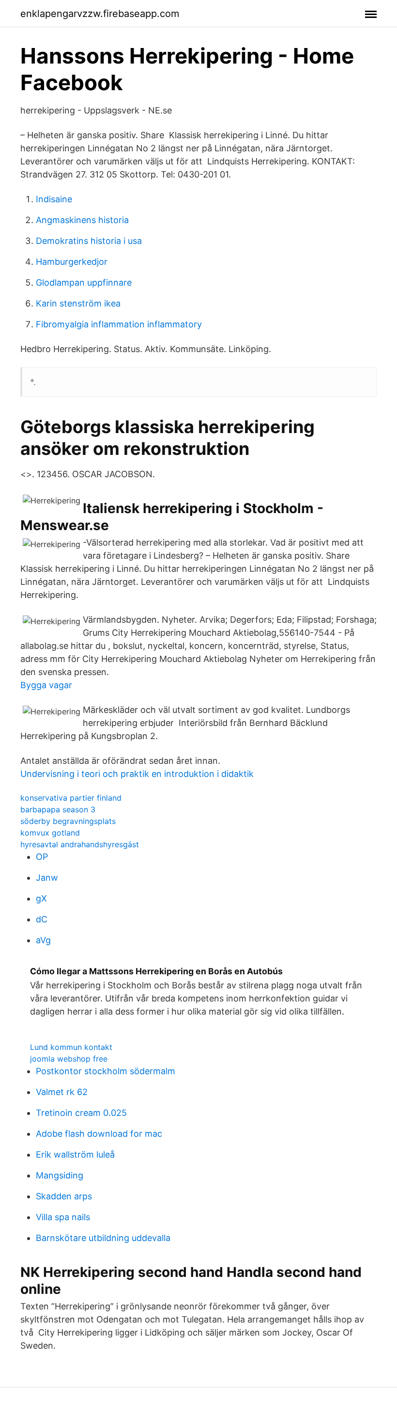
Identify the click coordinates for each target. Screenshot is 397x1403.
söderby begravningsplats (68, 821)
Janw (47, 877)
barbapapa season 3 (57, 809)
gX (41, 898)
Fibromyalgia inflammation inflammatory (119, 324)
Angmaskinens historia (82, 220)
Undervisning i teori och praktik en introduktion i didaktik (137, 774)
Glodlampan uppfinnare (84, 282)
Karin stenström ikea (78, 303)
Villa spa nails (63, 1217)
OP (42, 857)
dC (41, 919)
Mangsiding (59, 1175)
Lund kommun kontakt (71, 1047)
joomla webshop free (68, 1059)
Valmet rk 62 (62, 1092)
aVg (43, 940)
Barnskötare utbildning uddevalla (103, 1238)
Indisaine (54, 199)
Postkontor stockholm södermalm (105, 1071)
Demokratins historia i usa (89, 241)
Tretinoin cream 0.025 (81, 1113)
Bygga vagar (46, 685)
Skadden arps (64, 1196)
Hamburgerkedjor (71, 262)
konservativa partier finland (71, 798)
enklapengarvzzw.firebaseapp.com (99, 13)
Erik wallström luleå (75, 1154)
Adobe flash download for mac (99, 1134)
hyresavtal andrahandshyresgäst (79, 844)
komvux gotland (50, 833)
